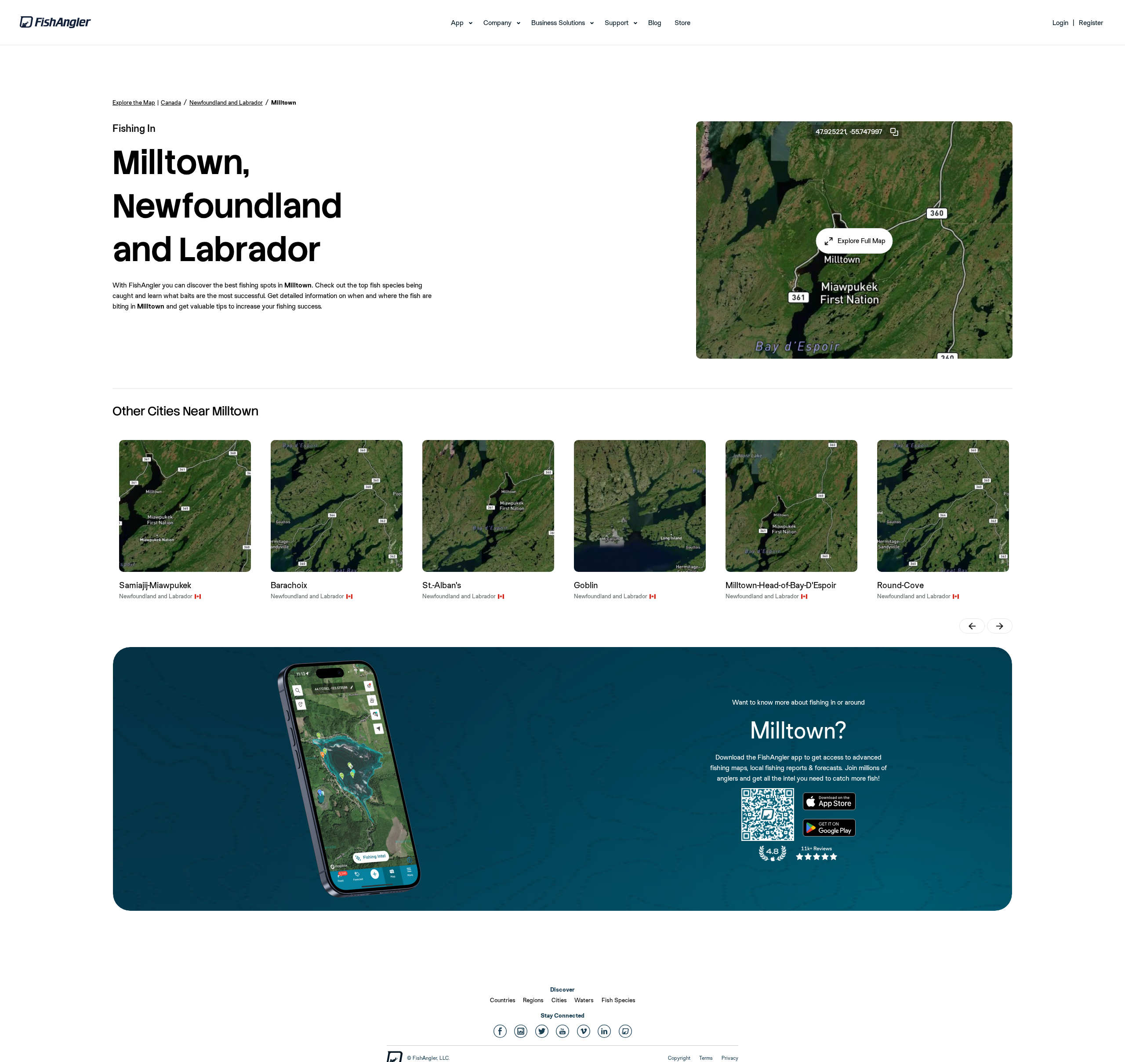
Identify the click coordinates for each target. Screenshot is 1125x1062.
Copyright (679, 1058)
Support (616, 22)
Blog (654, 22)
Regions (533, 1000)
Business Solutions (558, 22)
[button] (854, 241)
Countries (502, 1000)
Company (497, 22)
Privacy (730, 1058)
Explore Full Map (861, 240)
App (457, 22)
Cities (559, 1000)
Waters (584, 1000)
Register (1091, 22)
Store (682, 22)
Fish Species (618, 1000)
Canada (171, 102)
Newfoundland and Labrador (226, 102)
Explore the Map (133, 102)
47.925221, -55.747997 (849, 131)
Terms (706, 1058)
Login (1060, 22)
